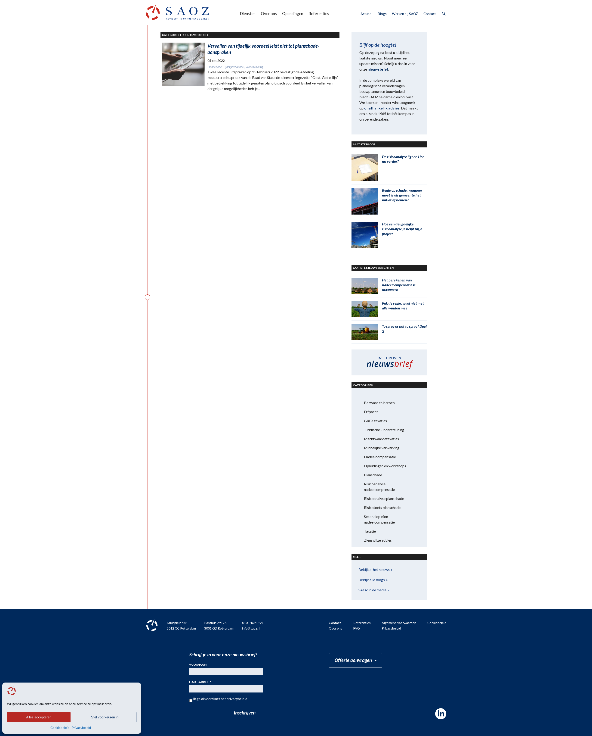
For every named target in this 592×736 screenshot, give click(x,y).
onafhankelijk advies (382, 108)
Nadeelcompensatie (380, 457)
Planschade (373, 475)
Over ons (269, 13)
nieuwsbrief (378, 69)
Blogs (382, 14)
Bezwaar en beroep (379, 402)
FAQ (356, 628)
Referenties (318, 13)
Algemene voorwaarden (399, 623)
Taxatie (370, 531)
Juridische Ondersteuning (384, 429)
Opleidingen (292, 13)
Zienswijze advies (378, 540)
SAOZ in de (372, 590)
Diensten (248, 13)
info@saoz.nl (251, 628)
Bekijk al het (374, 569)
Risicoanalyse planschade (384, 498)
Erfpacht (371, 411)
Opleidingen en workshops (385, 466)
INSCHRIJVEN (389, 362)
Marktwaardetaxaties (381, 439)
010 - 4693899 (252, 623)
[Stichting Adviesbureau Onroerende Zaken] (177, 12)
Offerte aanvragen (353, 660)
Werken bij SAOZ (405, 14)
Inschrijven (245, 712)
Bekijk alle (371, 579)
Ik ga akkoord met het (220, 699)
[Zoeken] (443, 14)
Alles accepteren (38, 717)
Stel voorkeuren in (104, 717)
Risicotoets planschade (382, 507)
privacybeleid (237, 699)
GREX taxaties (375, 420)
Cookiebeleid (59, 728)
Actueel (366, 14)
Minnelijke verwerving (381, 448)
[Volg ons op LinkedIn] (440, 713)
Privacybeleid (81, 728)
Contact (429, 14)
